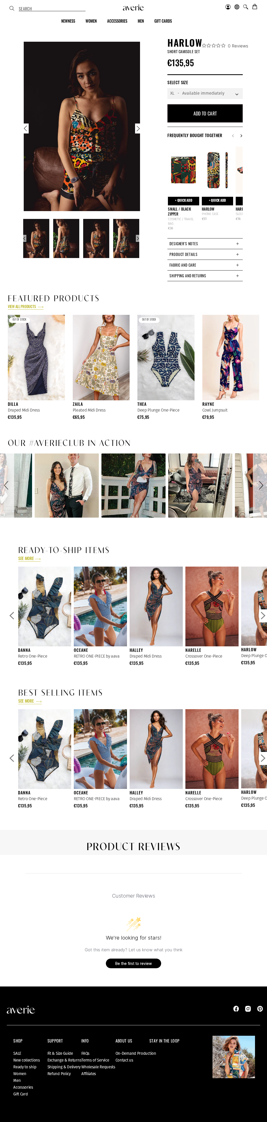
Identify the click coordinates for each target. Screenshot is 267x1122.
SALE (17, 1053)
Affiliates (88, 1073)
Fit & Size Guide (60, 1053)
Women (19, 1073)
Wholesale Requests (98, 1067)
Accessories (23, 1087)
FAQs (85, 1053)
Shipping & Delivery (64, 1067)
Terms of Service (95, 1060)
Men (17, 1080)
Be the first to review (133, 963)
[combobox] (52, 9)
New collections (26, 1060)
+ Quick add (183, 201)
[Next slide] (138, 129)
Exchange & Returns (64, 1060)
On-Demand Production (136, 1053)
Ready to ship (24, 1067)
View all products (22, 307)
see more (26, 559)
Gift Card (20, 1094)
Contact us (124, 1060)
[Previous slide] (26, 129)
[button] (7, 485)
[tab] (204, 243)
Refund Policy (59, 1073)
